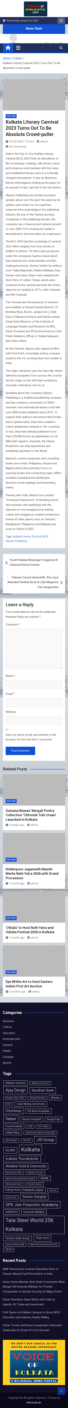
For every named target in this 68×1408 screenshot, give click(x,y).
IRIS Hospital (11, 1140)
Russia (52, 1190)
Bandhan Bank (43, 1090)
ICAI (30, 1126)
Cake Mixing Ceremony (31, 1104)
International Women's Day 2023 (40, 1133)
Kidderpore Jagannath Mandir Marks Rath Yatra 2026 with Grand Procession (32, 873)
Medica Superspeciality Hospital (20, 1178)
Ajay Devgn (15, 1090)
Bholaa (55, 1097)
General (7, 1045)
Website (11, 712)
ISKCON (26, 1140)
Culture (11, 116)
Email (10, 694)
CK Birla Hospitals (38, 1111)
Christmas (13, 1111)
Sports (7, 1062)
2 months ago (17, 991)
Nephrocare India (13, 1184)
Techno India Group (17, 1238)
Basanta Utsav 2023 (14, 1098)
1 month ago (16, 883)
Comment (13, 624)
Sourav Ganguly (34, 1197)
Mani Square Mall (13, 1172)
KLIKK (10, 1150)
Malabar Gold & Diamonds (25, 1166)
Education (9, 1033)
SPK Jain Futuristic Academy (31, 1204)
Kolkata (30, 1149)
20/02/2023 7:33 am (21, 141)
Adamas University (40, 1083)
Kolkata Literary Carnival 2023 (30, 536)
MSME (45, 1178)
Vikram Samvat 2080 (14, 1244)
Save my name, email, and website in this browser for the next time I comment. (31, 737)
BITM (8, 1104)
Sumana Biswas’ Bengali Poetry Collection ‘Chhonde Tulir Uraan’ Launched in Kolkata (31, 815)
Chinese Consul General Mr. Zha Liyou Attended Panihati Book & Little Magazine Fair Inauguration (33, 582)
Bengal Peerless (37, 1098)
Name (10, 676)
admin (44, 141)
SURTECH (11, 1212)
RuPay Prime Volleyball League (24, 1190)
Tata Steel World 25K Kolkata (29, 1224)
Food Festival (13, 1126)
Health (7, 1051)
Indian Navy (12, 1132)
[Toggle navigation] (18, 47)
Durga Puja (53, 1119)
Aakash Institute (15, 1083)
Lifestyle (8, 1057)
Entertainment (11, 1039)
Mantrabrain (34, 1402)
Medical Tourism (35, 1172)
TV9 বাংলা (42, 1238)
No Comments (17, 146)
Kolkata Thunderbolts (22, 1159)
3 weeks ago (16, 824)
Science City (10, 1197)
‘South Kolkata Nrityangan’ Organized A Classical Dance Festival (33, 562)
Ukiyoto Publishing (16, 541)
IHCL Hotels (43, 1126)
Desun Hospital (31, 1119)
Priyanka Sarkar (34, 1184)
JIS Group (45, 1139)
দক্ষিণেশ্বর (8, 1250)
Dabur (10, 1118)
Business (8, 1021)
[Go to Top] (61, 1391)
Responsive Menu (61, 20)
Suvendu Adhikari (34, 1212)
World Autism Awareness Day (43, 1244)
